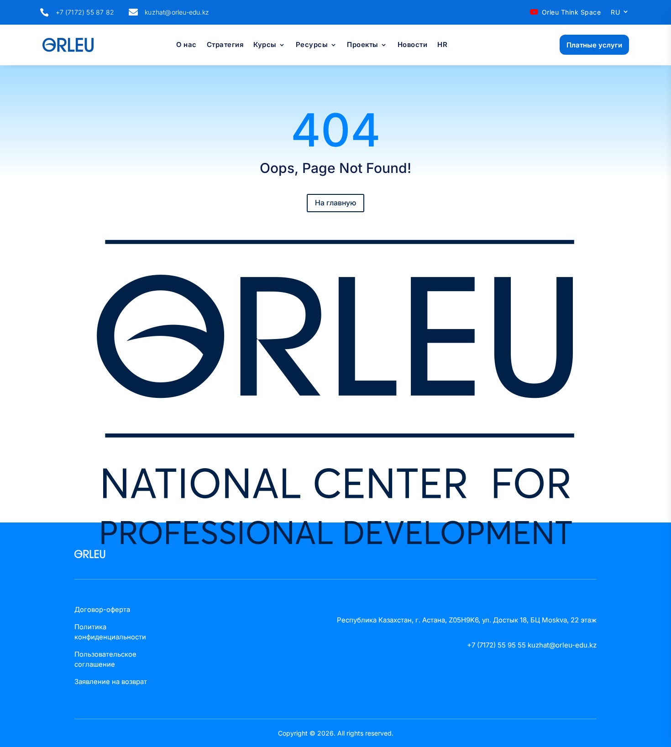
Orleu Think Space (571, 12)
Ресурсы (312, 45)
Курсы (265, 45)
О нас (186, 45)
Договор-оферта (102, 609)
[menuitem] (620, 14)
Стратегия (225, 45)
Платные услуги (594, 45)
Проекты (362, 45)
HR (442, 45)
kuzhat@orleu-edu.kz (177, 12)
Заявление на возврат (110, 681)
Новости (413, 45)
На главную (335, 202)
